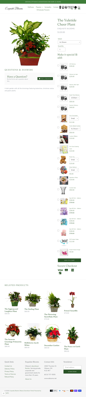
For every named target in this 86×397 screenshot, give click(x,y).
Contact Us (8, 366)
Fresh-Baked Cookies (74, 126)
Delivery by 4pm (73, 74)
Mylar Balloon (73, 167)
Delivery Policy (9, 369)
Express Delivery (73, 105)
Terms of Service (10, 374)
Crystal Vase (72, 188)
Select (60, 39)
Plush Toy (72, 157)
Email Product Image (74, 249)
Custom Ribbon (73, 136)
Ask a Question (46, 78)
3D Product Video (74, 239)
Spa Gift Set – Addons (75, 208)
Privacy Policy (9, 371)
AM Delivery (72, 64)
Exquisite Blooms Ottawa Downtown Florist (22, 391)
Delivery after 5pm (74, 84)
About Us (28, 379)
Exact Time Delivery (74, 95)
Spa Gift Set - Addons (75, 198)
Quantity (61, 46)
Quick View (64, 71)
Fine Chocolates (73, 115)
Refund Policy (9, 377)
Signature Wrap (73, 177)
